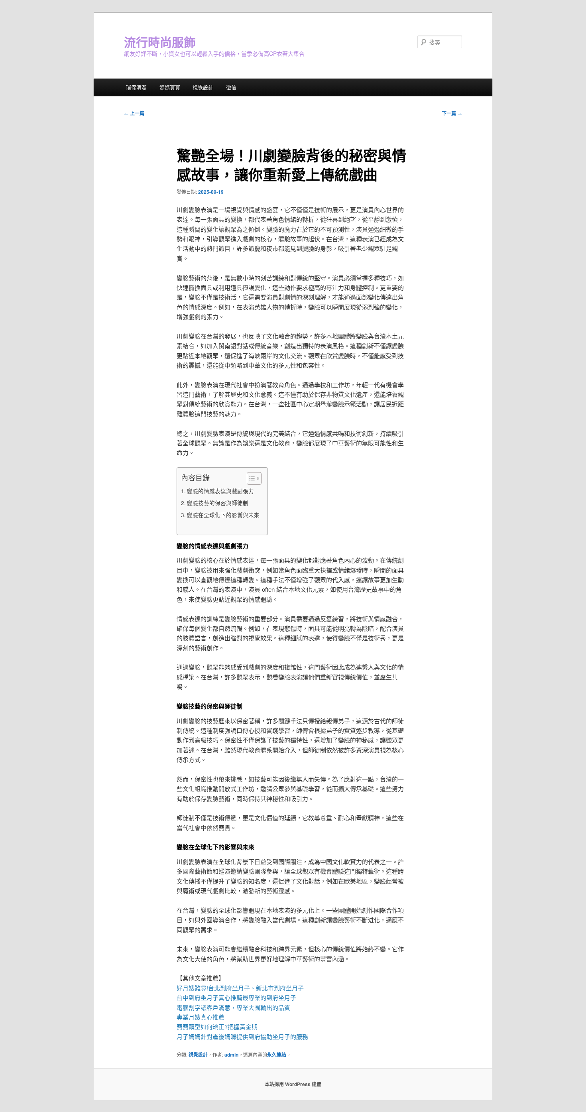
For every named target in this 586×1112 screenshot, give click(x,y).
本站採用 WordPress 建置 (293, 1084)
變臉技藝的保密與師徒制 (217, 503)
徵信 (231, 87)
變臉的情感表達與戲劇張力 (220, 491)
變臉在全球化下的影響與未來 (223, 515)
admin (231, 1054)
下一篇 (452, 113)
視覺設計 (203, 87)
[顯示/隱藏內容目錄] (250, 478)
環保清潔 (136, 87)
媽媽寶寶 (169, 87)
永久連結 (276, 1054)
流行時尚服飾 (160, 41)
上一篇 (134, 113)
